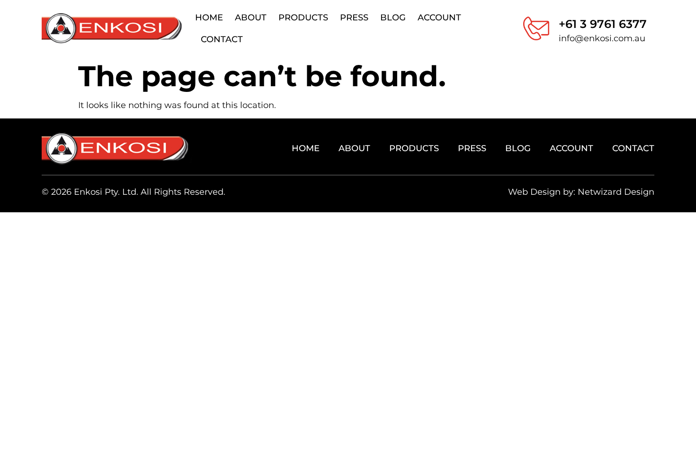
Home (209, 17)
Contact (222, 39)
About (251, 17)
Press (354, 17)
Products (303, 17)
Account (439, 17)
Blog (393, 17)
